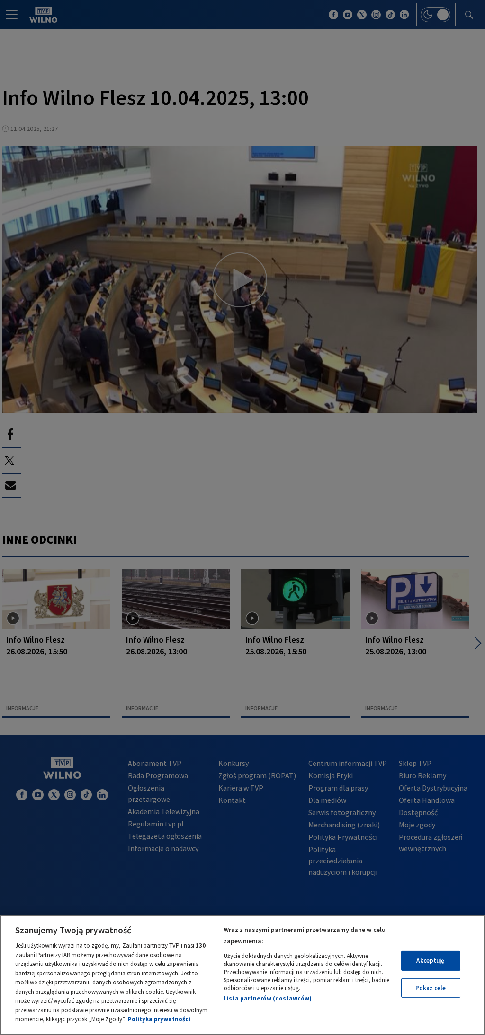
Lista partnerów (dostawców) (268, 998)
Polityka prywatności (159, 1019)
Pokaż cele (430, 988)
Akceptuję (430, 961)
